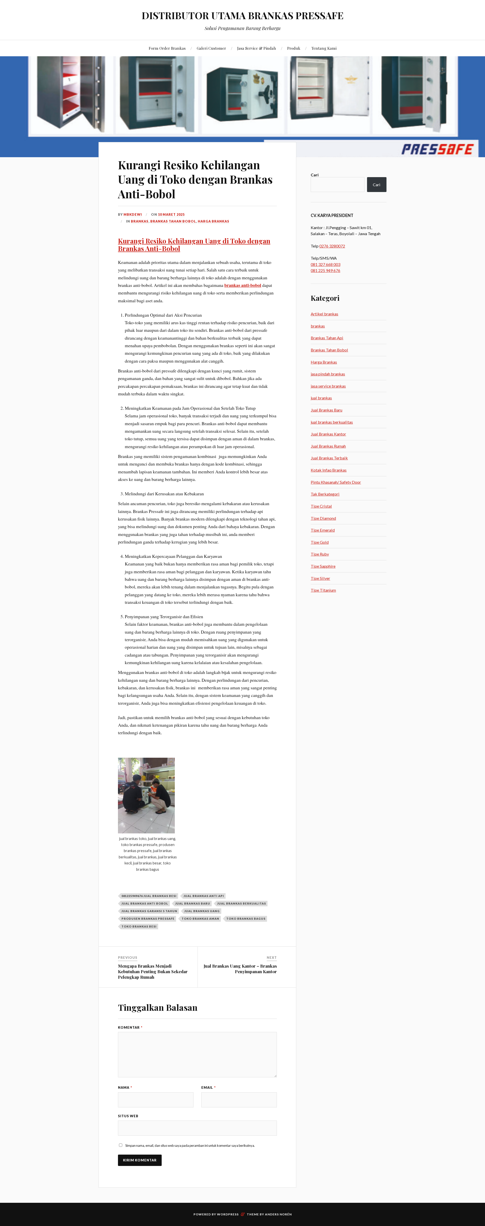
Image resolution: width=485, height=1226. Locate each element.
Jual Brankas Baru (326, 409)
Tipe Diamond (323, 518)
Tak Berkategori (325, 494)
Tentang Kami (323, 48)
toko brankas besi (139, 926)
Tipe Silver (320, 578)
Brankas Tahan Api (327, 337)
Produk (293, 48)
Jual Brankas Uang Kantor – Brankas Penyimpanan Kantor (240, 968)
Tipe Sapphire (323, 566)
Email (208, 1087)
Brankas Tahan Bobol (173, 221)
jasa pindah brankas (328, 373)
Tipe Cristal (321, 506)
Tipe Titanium (323, 590)
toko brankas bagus (245, 918)
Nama (125, 1087)
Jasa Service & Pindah (256, 48)
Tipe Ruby (320, 554)
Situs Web (128, 1116)
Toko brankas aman (200, 918)
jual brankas (321, 397)
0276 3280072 (332, 245)
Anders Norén (278, 1214)
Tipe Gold (320, 542)
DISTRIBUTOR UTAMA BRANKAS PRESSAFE (243, 15)
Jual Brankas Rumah (328, 446)
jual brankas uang (202, 911)
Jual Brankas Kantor (328, 433)
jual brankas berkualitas (241, 903)
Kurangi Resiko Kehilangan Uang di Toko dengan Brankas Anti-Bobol (195, 179)
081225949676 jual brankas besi (149, 895)
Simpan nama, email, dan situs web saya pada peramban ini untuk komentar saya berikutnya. (190, 1145)
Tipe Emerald (323, 530)
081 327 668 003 (325, 264)
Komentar (130, 1027)
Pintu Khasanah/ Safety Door (336, 482)
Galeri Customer (211, 48)
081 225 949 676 (325, 270)
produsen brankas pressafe (148, 918)
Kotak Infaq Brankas (329, 470)
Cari (315, 174)
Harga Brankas (213, 221)
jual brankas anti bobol (145, 903)
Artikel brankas (324, 313)
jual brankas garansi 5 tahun (149, 911)
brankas (140, 221)
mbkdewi (133, 214)
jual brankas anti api (204, 895)
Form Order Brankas (167, 48)
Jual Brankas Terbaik (329, 457)
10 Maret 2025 (171, 214)
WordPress (228, 1214)
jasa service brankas (328, 386)
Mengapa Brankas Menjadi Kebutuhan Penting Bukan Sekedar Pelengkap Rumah (153, 971)
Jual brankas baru (192, 903)
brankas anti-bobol (242, 285)
